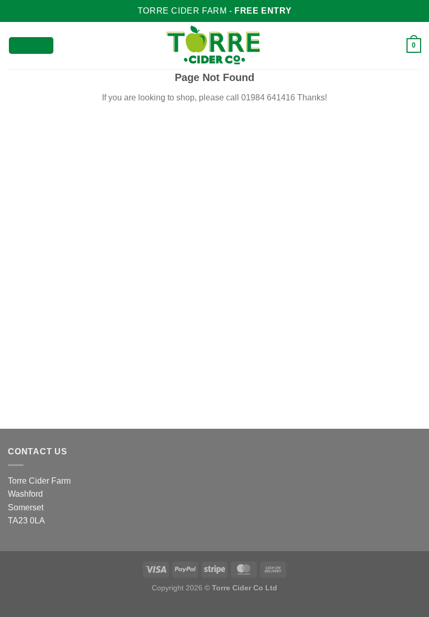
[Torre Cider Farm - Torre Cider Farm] (214, 45)
